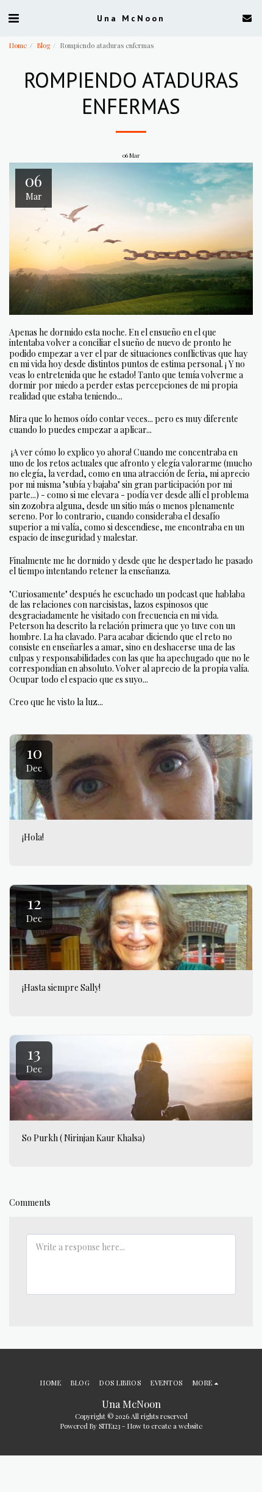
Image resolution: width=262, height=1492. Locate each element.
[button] (13, 17)
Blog (43, 45)
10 (34, 758)
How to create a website (164, 1425)
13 (34, 1059)
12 (34, 908)
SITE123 (109, 1425)
